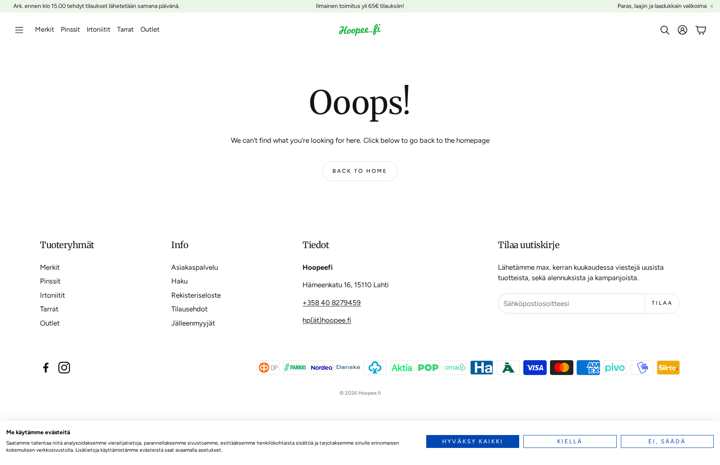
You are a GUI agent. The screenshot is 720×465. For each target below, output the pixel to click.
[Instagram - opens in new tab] (64, 367)
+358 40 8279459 (331, 302)
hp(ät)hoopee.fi (326, 320)
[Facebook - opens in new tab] (46, 367)
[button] (19, 30)
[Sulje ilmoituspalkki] (711, 6)
